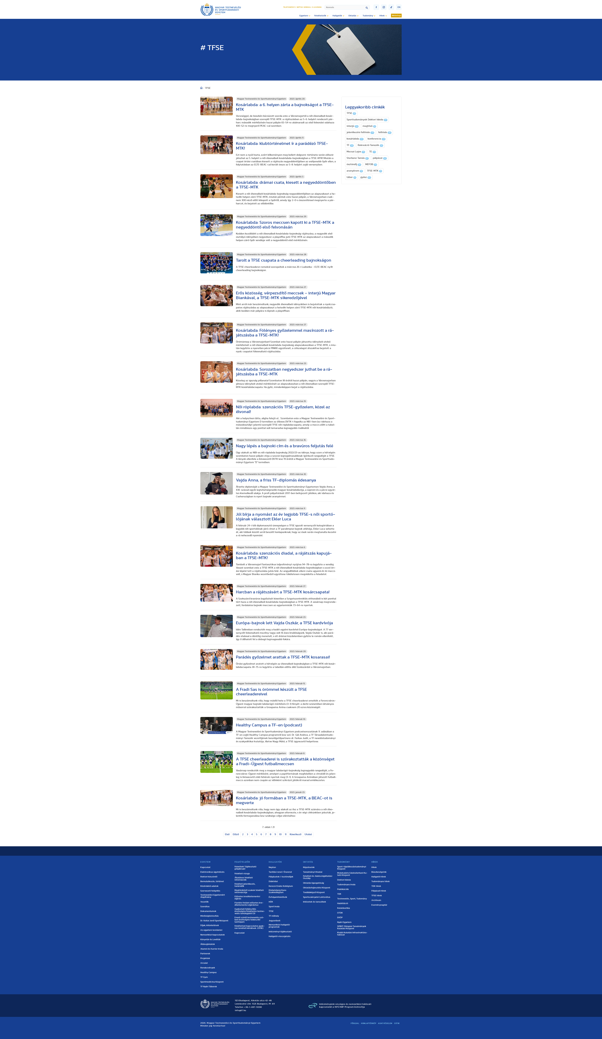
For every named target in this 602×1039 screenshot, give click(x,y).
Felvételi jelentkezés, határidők (245, 885)
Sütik (397, 1023)
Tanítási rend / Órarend (280, 872)
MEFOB (370, 164)
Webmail (307, 7)
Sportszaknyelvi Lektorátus (316, 897)
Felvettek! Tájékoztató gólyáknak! (245, 868)
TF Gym (204, 977)
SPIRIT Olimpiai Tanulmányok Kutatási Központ (351, 927)
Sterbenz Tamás (357, 158)
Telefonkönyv (289, 7)
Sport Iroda (274, 906)
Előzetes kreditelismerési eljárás (247, 897)
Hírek (374, 867)
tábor (351, 177)
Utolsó (308, 834)
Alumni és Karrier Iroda (211, 949)
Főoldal (355, 1023)
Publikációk (343, 889)
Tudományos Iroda (346, 884)
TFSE (351, 113)
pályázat (379, 158)
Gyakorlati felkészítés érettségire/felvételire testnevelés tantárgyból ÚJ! (250, 911)
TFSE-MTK (374, 170)
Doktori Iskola (344, 880)
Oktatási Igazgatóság (313, 883)
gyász (365, 177)
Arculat (204, 963)
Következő (295, 834)
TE (372, 151)
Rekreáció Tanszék (370, 145)
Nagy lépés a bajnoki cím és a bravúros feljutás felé (284, 446)
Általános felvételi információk (244, 879)
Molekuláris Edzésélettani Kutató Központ (352, 874)
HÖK (271, 902)
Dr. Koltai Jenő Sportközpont (214, 921)
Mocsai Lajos (355, 151)
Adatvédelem (385, 1023)
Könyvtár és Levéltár (210, 939)
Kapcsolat (205, 867)
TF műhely (274, 916)
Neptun (300, 7)
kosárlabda (355, 138)
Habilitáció (342, 903)
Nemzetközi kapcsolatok (212, 935)
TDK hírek (376, 886)
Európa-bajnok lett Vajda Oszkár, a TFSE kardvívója (284, 623)
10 (280, 834)
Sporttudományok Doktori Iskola (367, 119)
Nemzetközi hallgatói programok (279, 926)
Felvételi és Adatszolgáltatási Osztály (317, 877)
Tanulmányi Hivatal (312, 872)
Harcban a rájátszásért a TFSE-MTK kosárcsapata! (282, 592)
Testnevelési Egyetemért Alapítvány (212, 896)
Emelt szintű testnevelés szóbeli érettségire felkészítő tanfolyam (249, 919)
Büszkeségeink (379, 872)
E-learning (317, 7)
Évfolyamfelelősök (278, 897)
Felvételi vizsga (242, 874)
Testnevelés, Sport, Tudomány (352, 899)
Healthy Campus (208, 972)
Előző (236, 834)
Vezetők (204, 902)
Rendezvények (207, 968)
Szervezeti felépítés (210, 891)
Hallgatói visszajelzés (279, 936)
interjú (352, 126)
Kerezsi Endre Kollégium (281, 886)
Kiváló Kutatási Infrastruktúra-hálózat (352, 934)
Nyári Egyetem (344, 922)
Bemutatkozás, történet (212, 881)
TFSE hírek (376, 895)
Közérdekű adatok (209, 886)
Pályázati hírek (378, 891)
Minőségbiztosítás (209, 916)
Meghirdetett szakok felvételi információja (249, 891)
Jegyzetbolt (274, 921)
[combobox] (347, 7)
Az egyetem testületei (211, 930)
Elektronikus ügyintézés (212, 872)
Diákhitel (273, 881)
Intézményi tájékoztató (280, 932)
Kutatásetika (343, 908)
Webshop (396, 15)
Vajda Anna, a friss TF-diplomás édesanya (276, 480)
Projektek (205, 958)
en (399, 7)
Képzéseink (309, 867)
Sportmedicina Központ (212, 982)
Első (227, 834)
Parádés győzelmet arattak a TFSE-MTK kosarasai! (283, 657)
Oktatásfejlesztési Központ (316, 888)
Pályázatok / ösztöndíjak (281, 877)
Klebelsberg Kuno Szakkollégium (277, 891)
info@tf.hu (240, 1010)
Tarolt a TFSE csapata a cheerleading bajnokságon (283, 260)
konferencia (376, 138)
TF (350, 145)
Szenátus (205, 906)
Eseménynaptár (379, 905)
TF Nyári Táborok (208, 986)
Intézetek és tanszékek (314, 902)
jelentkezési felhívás (360, 132)
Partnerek (205, 954)
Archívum (376, 900)
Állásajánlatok (207, 944)
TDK (339, 894)
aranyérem (354, 170)
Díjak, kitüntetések (209, 925)
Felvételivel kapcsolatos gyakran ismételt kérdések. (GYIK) (250, 927)
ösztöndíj (354, 164)
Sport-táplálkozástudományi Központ (351, 868)
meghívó (369, 126)
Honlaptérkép (368, 1023)
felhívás (384, 132)
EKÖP (340, 917)
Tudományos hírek (380, 881)
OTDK (340, 913)
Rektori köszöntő (208, 877)
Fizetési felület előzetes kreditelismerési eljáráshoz (249, 904)
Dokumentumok (208, 911)
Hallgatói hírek (378, 877)
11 (285, 834)
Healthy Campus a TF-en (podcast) (269, 725)
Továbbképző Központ (314, 892)
